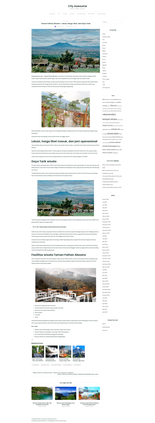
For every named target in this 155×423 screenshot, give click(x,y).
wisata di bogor (111, 139)
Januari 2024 (105, 219)
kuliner (108, 105)
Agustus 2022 (106, 267)
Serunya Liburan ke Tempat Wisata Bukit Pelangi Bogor (50, 336)
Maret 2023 (105, 247)
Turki (103, 84)
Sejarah (72, 14)
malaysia (104, 65)
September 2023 (106, 230)
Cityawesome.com (37, 76)
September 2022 (106, 264)
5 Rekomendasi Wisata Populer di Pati (111, 187)
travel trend (115, 125)
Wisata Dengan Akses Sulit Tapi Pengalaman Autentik (42, 403)
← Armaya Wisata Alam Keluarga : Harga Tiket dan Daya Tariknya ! (52, 372)
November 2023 (106, 224)
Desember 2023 (106, 221)
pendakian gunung (106, 110)
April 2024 (105, 210)
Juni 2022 (104, 272)
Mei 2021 (104, 300)
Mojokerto (112, 108)
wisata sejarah (107, 152)
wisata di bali (116, 137)
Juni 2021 (104, 298)
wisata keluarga (109, 146)
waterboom (120, 125)
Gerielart (60, 26)
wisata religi (119, 149)
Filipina (104, 51)
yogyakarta (115, 152)
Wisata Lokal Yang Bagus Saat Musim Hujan (66, 403)
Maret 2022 (105, 281)
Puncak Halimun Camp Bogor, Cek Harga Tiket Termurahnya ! (52, 332)
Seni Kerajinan (81, 14)
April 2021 (105, 303)
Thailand (104, 76)
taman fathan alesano (56, 364)
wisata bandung (108, 137)
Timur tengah (105, 79)
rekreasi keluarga (109, 122)
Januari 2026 (105, 199)
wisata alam (113, 133)
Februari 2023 (105, 250)
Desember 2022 (106, 255)
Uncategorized (106, 87)
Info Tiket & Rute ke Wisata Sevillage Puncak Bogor (49, 334)
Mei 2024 (104, 207)
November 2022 (106, 258)
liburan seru (119, 105)
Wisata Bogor (77, 364)
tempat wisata (107, 125)
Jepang (104, 56)
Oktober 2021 (106, 295)
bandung (107, 99)
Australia (104, 42)
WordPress (44, 420)
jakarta (119, 99)
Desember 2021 (106, 289)
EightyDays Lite (54, 420)
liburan (113, 105)
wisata (109, 129)
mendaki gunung (105, 108)
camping (111, 99)
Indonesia (52, 14)
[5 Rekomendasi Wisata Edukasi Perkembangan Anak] (89, 393)
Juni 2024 (104, 205)
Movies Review (101, 14)
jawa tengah (110, 102)
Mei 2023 (104, 241)
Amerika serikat (106, 36)
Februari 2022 (105, 284)
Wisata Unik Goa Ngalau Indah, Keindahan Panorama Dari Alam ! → (79, 374)
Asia (103, 39)
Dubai (103, 45)
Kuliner (65, 14)
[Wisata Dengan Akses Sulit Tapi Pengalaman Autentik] (42, 393)
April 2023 (105, 244)
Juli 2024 (104, 202)
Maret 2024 (105, 213)
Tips (59, 14)
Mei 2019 (104, 309)
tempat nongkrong (67, 364)
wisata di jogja (119, 139)
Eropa (103, 48)
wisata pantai (111, 149)
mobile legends (106, 327)
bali (103, 99)
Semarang (115, 122)
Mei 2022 (104, 275)
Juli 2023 (104, 236)
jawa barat (104, 102)
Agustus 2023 (106, 233)
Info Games (91, 14)
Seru (119, 122)
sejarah (104, 70)
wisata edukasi (115, 142)
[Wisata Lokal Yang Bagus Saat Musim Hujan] (65, 393)
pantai (115, 108)
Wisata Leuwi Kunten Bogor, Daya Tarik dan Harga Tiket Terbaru (53, 329)
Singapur (104, 73)
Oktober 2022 (106, 261)
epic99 (104, 323)
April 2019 (105, 312)
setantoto (105, 330)
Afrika (103, 34)
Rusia (103, 67)
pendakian (119, 108)
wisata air (115, 129)
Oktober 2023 (106, 227)
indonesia (115, 99)
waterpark (105, 129)
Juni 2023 (104, 238)
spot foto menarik (45, 364)
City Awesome (77, 6)
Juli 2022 (104, 269)
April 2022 (105, 278)
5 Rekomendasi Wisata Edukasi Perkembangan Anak (89, 403)
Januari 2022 (105, 286)
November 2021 (106, 292)
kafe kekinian (35, 364)
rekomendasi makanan (115, 110)
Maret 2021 (105, 306)
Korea (103, 59)
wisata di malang (105, 142)
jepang (115, 102)
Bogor (53, 78)
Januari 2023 (105, 253)
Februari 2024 (105, 216)
